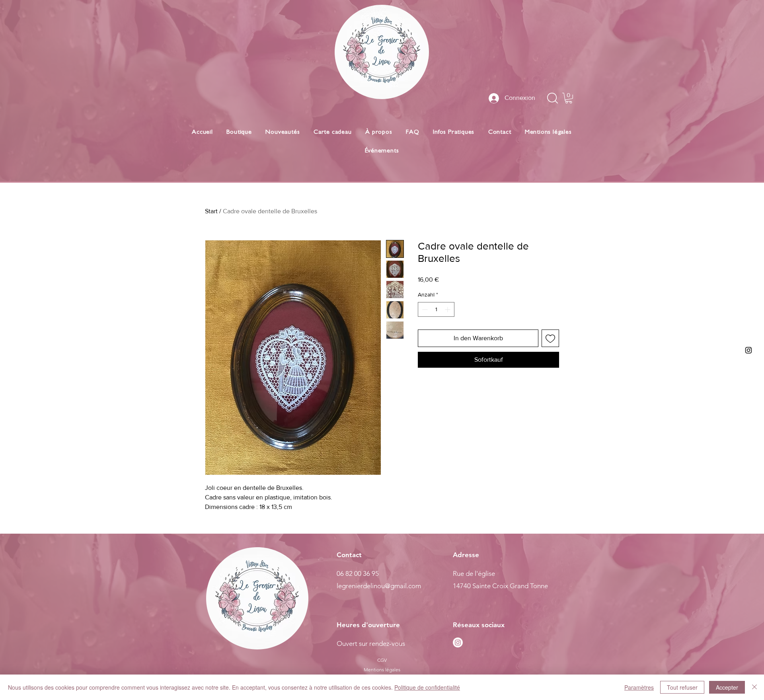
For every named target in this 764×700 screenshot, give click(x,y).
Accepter (727, 687)
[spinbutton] (436, 309)
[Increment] (448, 309)
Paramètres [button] (639, 687)
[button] (568, 98)
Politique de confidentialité (427, 687)
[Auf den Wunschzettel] (550, 338)
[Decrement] (424, 309)
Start (211, 211)
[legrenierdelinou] (748, 350)
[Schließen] (754, 687)
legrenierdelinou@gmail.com (379, 586)
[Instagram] (458, 642)
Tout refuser (682, 687)
